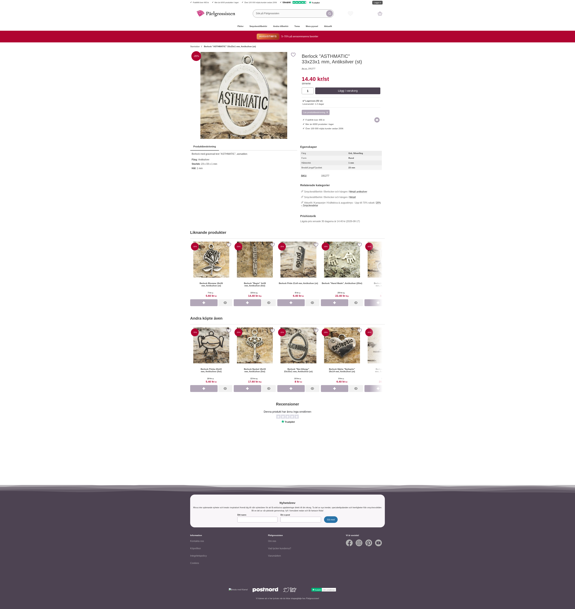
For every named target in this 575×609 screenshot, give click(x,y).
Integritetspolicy (198, 555)
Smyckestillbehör (258, 26)
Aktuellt (328, 26)
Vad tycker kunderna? (279, 548)
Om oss (272, 541)
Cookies (194, 563)
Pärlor (240, 26)
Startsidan (195, 46)
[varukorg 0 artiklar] (380, 13)
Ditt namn (241, 515)
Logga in (377, 2)
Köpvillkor (195, 548)
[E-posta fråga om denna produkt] (377, 120)
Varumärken (274, 555)
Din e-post (285, 515)
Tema (297, 26)
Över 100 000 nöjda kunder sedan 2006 (260, 2)
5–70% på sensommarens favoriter (288, 36)
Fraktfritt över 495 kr (201, 2)
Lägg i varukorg (348, 90)
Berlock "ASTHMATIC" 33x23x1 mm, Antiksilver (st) (229, 46)
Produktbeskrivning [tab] (204, 146)
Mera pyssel (312, 26)
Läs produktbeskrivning (314, 112)
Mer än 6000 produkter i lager (227, 2)
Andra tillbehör (280, 26)
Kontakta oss (197, 541)
